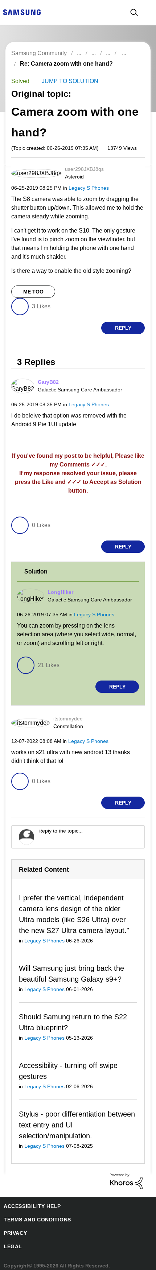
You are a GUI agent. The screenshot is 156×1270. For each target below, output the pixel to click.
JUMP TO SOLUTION (67, 81)
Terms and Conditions (34, 1214)
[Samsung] (22, 11)
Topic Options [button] (132, 72)
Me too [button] (33, 292)
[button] (132, 171)
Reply (123, 329)
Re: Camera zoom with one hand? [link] (62, 63)
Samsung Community (38, 53)
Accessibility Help (29, 1201)
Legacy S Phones (84, 188)
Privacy (14, 1228)
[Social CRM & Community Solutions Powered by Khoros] (126, 1175)
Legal (11, 1241)
